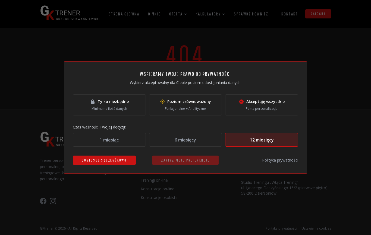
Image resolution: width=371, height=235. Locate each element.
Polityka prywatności (280, 160)
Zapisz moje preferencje (185, 160)
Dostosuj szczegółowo (104, 160)
